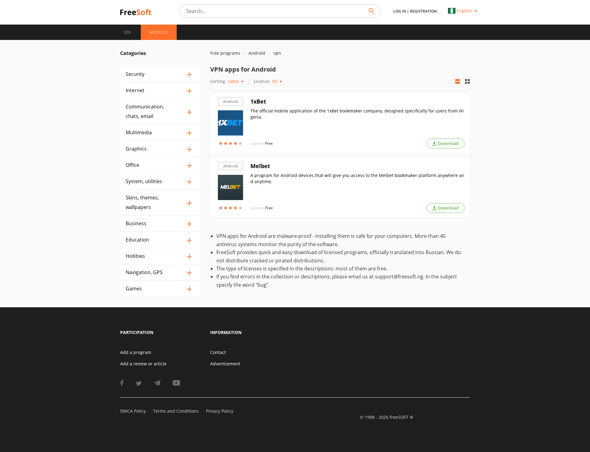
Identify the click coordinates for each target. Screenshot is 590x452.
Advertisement (225, 364)
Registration (423, 11)
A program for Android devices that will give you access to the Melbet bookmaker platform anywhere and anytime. (357, 178)
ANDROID (158, 32)
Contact (218, 352)
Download (448, 143)
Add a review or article (143, 364)
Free (269, 143)
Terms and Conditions (176, 411)
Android (230, 101)
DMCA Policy (133, 411)
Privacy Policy (219, 411)
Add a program (135, 352)
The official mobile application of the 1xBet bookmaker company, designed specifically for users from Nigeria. (357, 114)
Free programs (225, 53)
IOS (127, 32)
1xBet (258, 101)
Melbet (260, 166)
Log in (399, 11)
